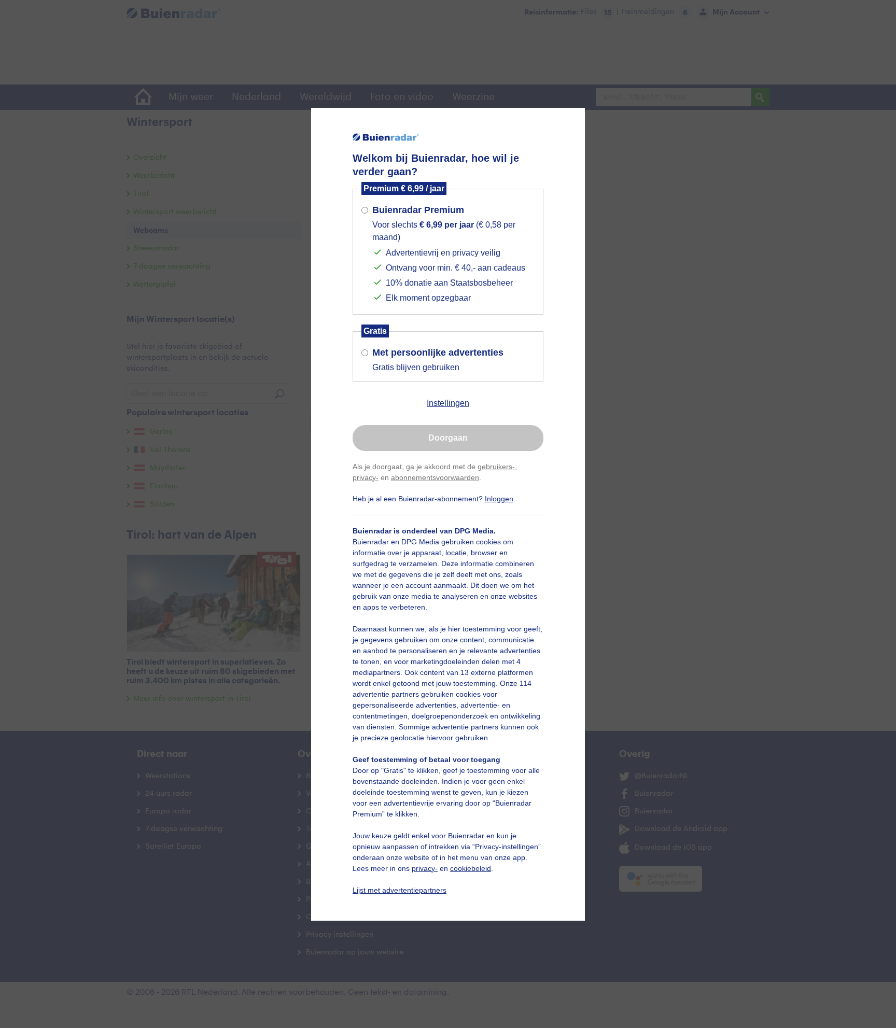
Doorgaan (448, 437)
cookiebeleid (470, 868)
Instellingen (448, 403)
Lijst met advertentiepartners (399, 890)
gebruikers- (496, 466)
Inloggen (499, 499)
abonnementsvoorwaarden (435, 477)
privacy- (366, 477)
